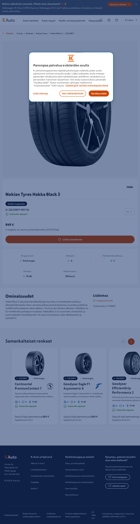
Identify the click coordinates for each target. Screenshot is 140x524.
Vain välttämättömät (73, 93)
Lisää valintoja (40, 93)
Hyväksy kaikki (99, 93)
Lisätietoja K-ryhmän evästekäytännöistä (86, 85)
